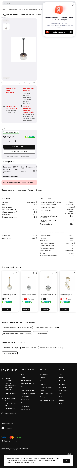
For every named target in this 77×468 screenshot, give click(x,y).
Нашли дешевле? (9, 141)
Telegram (8, 428)
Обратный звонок (10, 408)
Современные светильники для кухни (47, 327)
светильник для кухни (29, 348)
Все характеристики (10, 176)
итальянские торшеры (10, 348)
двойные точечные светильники (50, 348)
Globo (71, 235)
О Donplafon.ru (27, 370)
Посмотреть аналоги (19, 151)
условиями (37, 459)
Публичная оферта (9, 441)
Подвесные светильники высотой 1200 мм (17, 327)
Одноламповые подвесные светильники (17, 333)
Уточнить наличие (19, 147)
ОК (67, 461)
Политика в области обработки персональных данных (17, 450)
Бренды (62, 370)
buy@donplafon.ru (10, 413)
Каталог (43, 370)
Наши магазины (10, 393)
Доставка (22, 190)
